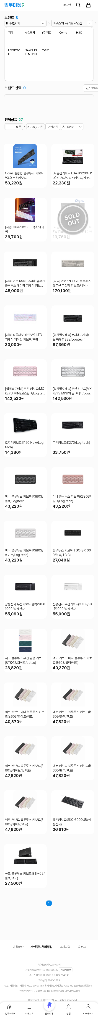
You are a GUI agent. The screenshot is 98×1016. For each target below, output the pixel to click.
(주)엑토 (46, 32)
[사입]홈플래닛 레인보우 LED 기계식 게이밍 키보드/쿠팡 (23, 337)
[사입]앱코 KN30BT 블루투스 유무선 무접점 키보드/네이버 (72, 283)
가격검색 (52, 127)
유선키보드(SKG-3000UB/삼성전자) (72, 822)
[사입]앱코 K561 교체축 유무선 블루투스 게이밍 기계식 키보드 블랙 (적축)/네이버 (25, 283)
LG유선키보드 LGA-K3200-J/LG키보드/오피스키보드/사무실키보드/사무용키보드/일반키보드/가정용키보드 (72, 175)
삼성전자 (30, 32)
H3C (79, 32)
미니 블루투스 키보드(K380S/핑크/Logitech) (72, 499)
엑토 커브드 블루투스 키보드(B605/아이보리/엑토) (24, 768)
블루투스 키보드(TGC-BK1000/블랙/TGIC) (72, 553)
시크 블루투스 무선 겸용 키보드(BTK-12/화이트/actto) (24, 660)
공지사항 (64, 947)
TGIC (45, 50)
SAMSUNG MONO (31, 52)
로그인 (67, 5)
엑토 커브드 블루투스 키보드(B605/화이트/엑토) (24, 822)
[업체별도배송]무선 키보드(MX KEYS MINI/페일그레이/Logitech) (73, 391)
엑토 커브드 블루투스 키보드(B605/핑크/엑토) (72, 768)
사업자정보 (66, 970)
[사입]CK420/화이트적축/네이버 (24, 229)
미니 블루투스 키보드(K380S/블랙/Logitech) (24, 499)
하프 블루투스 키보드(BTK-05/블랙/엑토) (25, 876)
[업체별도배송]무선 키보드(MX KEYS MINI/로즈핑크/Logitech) (24, 391)
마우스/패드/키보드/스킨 (67, 23)
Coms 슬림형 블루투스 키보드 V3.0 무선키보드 (24, 175)
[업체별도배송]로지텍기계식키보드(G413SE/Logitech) (71, 337)
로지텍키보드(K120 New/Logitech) (24, 445)
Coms (63, 32)
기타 (10, 32)
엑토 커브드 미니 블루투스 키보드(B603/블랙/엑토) (72, 660)
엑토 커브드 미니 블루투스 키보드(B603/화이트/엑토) (24, 714)
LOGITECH (14, 52)
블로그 (81, 947)
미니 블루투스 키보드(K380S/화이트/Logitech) (24, 553)
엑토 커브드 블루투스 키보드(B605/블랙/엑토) (72, 714)
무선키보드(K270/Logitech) (71, 442)
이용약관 (18, 947)
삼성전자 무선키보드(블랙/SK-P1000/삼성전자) (25, 606)
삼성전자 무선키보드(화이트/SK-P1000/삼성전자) (72, 606)
